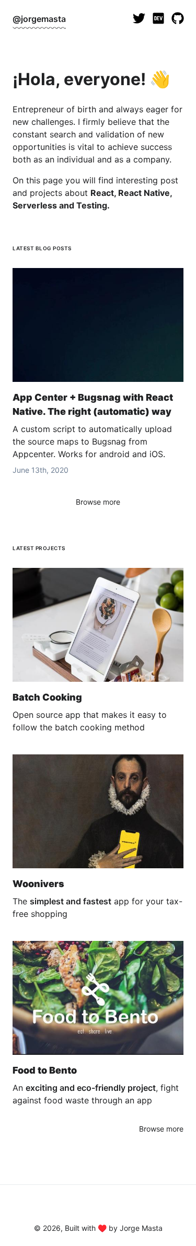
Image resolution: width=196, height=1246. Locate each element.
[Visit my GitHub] (178, 18)
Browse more (98, 501)
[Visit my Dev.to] (158, 18)
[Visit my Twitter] (139, 18)
